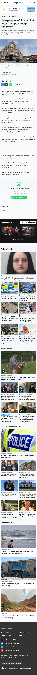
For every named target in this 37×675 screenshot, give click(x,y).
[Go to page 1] (13, 239)
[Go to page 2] (15, 239)
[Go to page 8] (24, 239)
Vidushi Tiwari (6, 72)
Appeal (21, 635)
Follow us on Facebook (11, 643)
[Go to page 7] (22, 239)
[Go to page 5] (19, 239)
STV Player (5, 632)
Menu (6, 3)
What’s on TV (6, 635)
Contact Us (4, 658)
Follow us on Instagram (11, 650)
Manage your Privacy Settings (11, 663)
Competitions (23, 632)
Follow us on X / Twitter (11, 640)
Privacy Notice (23, 655)
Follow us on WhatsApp (11, 647)
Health (4, 210)
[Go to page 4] (18, 239)
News (4, 16)
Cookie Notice (13, 658)
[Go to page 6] (21, 239)
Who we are (4, 655)
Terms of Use (13, 655)
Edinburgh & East (14, 16)
